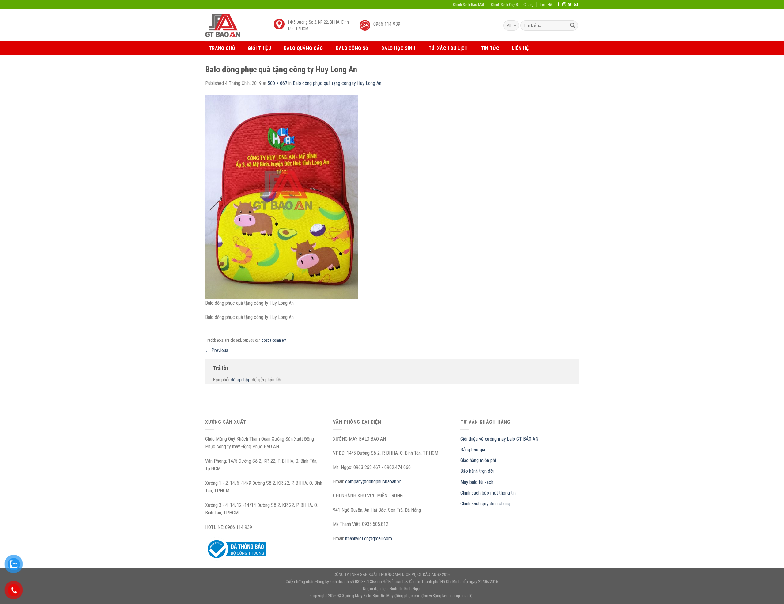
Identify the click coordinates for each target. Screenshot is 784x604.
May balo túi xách (476, 482)
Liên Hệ (546, 4)
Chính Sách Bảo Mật (468, 4)
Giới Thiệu (259, 48)
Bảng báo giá (472, 450)
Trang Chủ (222, 48)
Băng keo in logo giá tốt (453, 595)
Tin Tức (490, 48)
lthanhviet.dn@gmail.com (368, 538)
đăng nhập (241, 380)
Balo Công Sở (352, 48)
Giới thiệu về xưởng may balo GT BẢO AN (499, 439)
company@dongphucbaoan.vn (373, 481)
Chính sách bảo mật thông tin (488, 493)
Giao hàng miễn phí (478, 460)
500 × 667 (277, 83)
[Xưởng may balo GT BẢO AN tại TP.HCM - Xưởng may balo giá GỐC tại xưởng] (222, 25)
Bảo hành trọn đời (477, 471)
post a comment (274, 340)
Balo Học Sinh (398, 48)
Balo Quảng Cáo (303, 48)
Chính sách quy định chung (485, 504)
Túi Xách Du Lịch (448, 48)
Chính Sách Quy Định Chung (512, 4)
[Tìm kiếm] (572, 25)
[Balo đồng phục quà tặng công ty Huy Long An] (281, 197)
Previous (216, 350)
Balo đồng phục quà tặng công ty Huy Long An (337, 83)
